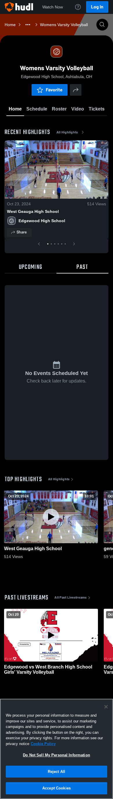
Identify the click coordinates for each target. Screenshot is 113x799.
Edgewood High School (42, 220)
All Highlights (67, 132)
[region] (56, 749)
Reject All (56, 771)
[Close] (106, 706)
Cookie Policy (43, 744)
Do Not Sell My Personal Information (56, 755)
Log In (97, 7)
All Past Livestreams (70, 597)
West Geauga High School (33, 211)
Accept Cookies (56, 788)
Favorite (54, 90)
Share (22, 232)
